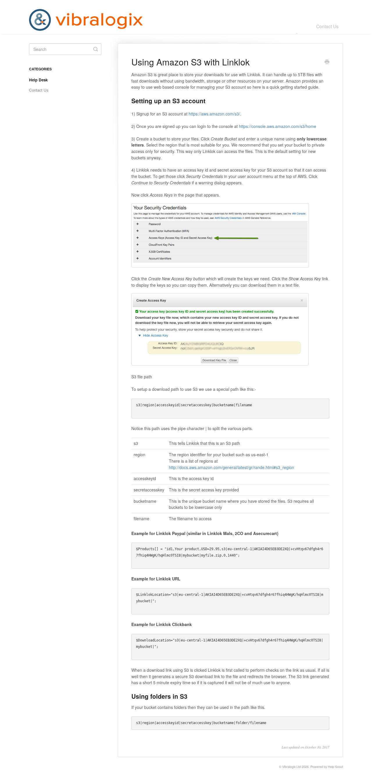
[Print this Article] (327, 62)
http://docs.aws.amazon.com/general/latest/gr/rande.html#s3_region (231, 467)
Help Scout (335, 766)
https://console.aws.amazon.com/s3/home (277, 126)
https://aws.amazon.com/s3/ (214, 114)
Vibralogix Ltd (291, 766)
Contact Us (327, 26)
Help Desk (297, 26)
